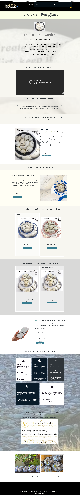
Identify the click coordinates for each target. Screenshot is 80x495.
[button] (71, 7)
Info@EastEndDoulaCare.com (52, 491)
